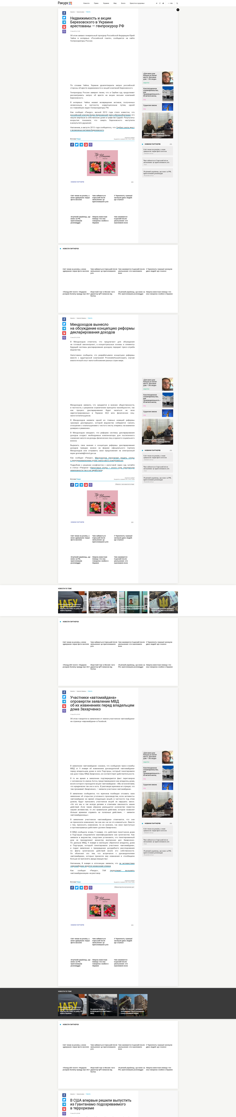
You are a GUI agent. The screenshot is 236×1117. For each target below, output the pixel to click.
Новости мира (80, 12)
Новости (86, 3)
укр (169, 3)
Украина (106, 3)
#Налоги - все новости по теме (124, 456)
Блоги (123, 3)
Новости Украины (81, 290)
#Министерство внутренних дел (124, 831)
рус (171, 3)
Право (96, 3)
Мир (115, 3)
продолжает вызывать (122, 814)
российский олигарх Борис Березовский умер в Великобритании (100, 115)
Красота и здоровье (137, 3)
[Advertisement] (102, 62)
